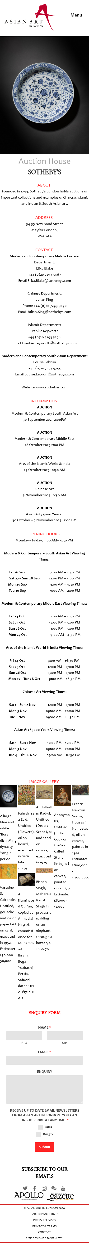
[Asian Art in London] (31, 29)
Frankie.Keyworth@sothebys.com (49, 343)
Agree (48, 1127)
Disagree (48, 1134)
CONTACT (44, 1232)
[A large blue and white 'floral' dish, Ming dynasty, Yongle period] (8, 804)
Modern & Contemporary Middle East (44, 439)
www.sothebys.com (51, 387)
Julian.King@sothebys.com (49, 312)
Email (44, 1052)
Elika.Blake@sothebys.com (49, 281)
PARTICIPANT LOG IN (45, 1214)
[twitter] (25, 1188)
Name (44, 1028)
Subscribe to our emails (45, 1173)
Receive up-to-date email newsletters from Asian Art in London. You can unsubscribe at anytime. (44, 1115)
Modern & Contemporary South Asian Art (44, 414)
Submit (44, 1147)
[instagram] (44, 1188)
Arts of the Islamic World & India (44, 464)
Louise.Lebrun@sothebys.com (49, 374)
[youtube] (63, 1188)
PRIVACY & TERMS (44, 1226)
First (24, 1042)
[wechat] (54, 1188)
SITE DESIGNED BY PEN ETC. (44, 1238)
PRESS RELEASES (44, 1220)
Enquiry (44, 1072)
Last (64, 1042)
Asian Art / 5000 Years (43, 514)
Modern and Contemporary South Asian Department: (45, 356)
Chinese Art (44, 489)
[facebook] (35, 1188)
